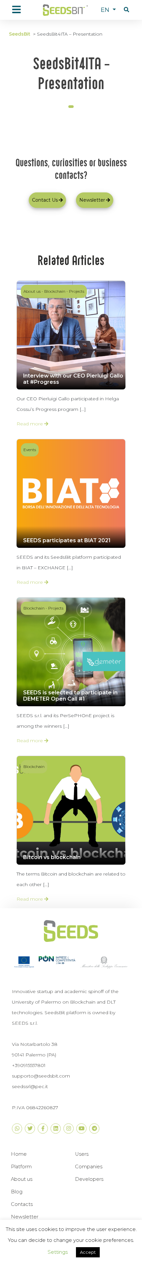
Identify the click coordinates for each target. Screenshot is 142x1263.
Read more (30, 424)
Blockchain (54, 291)
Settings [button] (58, 1252)
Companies (88, 1167)
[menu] (16, 9)
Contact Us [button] (45, 200)
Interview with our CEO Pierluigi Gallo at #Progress (73, 379)
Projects (76, 291)
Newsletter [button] (92, 200)
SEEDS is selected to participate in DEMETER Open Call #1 (70, 695)
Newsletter (24, 1217)
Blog (16, 1192)
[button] (126, 10)
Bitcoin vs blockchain (52, 857)
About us (32, 291)
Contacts (22, 1204)
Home (19, 1154)
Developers (89, 1179)
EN (106, 10)
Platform (21, 1167)
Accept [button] (88, 1252)
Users (82, 1154)
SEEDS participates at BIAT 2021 (66, 540)
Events (29, 449)
